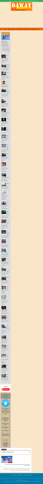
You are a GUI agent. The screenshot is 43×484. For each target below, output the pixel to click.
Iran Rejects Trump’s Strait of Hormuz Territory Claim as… (5, 319)
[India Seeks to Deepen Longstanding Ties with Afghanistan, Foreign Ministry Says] (4, 355)
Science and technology (28, 474)
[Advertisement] (21, 18)
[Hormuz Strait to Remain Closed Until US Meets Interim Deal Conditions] (4, 241)
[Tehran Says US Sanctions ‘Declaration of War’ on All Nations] (4, 65)
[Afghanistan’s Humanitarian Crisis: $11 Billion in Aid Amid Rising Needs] (4, 297)
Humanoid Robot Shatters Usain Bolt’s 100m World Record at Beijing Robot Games (5, 44)
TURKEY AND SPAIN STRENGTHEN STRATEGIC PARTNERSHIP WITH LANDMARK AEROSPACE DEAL (17, 465)
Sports (13, 29)
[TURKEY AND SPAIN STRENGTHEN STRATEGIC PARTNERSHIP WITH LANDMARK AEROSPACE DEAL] (6, 459)
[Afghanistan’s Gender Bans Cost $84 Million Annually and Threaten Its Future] (4, 101)
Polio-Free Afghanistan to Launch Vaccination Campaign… (5, 290)
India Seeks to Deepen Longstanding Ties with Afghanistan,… (5, 358)
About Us (19, 481)
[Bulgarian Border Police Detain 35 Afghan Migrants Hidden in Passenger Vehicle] (4, 110)
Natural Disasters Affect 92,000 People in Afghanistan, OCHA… (5, 280)
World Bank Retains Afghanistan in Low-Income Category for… (5, 214)
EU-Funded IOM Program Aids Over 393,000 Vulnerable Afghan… (5, 224)
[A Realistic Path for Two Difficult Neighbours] (4, 82)
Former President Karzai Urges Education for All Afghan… (5, 157)
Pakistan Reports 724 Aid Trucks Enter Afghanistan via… (5, 341)
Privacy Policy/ (28, 481)
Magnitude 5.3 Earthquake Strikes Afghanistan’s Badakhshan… (4, 197)
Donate (29, 29)
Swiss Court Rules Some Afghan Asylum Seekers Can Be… (5, 148)
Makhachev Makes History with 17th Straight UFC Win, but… (5, 312)
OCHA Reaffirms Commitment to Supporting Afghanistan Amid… (5, 205)
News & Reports (19, 29)
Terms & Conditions (34, 481)
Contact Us (38, 481)
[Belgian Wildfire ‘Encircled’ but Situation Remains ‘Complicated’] (4, 184)
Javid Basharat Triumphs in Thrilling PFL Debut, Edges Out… (5, 59)
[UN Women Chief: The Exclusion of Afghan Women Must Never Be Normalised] (4, 232)
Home (5, 29)
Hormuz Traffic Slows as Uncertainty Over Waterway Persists (5, 179)
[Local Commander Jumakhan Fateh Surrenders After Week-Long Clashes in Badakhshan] (4, 259)
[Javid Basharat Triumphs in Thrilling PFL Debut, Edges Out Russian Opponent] (4, 56)
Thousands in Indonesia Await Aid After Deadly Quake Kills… (5, 273)
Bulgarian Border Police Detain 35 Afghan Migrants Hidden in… (5, 114)
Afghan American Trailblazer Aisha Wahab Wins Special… (5, 122)
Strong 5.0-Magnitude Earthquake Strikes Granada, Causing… (5, 349)
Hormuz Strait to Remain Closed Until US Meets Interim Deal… (5, 245)
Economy (34, 29)
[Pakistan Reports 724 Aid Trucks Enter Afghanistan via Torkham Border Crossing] (4, 337)
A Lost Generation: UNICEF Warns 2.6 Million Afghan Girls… (5, 369)
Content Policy (23, 481)
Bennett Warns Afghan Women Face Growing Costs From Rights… (5, 254)
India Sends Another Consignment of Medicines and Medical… (5, 139)
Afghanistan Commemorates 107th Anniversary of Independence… (5, 169)
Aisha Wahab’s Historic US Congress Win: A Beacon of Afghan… (5, 76)
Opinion (9, 29)
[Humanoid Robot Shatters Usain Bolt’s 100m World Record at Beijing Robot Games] (6, 37)
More (38, 29)
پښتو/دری (25, 29)
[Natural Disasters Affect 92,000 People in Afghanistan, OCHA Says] (4, 278)
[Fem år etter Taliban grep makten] (4, 129)
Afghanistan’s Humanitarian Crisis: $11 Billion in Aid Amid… (5, 302)
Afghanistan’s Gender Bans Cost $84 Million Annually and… (5, 105)
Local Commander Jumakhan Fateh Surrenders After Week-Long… (5, 262)
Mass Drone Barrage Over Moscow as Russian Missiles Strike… (5, 329)
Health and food (20, 474)
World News (10, 462)
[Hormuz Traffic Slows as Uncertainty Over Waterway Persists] (4, 175)
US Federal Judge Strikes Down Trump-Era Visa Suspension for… (5, 93)
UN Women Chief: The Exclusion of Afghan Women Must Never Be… (5, 234)
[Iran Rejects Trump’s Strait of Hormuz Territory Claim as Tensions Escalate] (4, 317)
